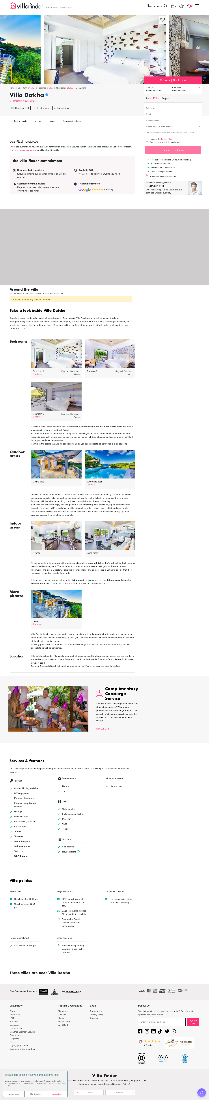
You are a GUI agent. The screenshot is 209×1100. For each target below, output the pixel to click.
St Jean (61, 1018)
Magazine (14, 1038)
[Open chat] (201, 1092)
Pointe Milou (64, 1021)
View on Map (29, 101)
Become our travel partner (22, 1049)
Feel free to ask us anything (23, 150)
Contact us (15, 1014)
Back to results (20, 121)
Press (12, 1042)
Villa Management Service (22, 1032)
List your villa (16, 1028)
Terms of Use (166, 139)
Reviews (37, 121)
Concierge (15, 1025)
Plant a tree (15, 1035)
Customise (14, 1094)
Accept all (57, 1094)
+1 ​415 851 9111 (155, 186)
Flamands (17, 100)
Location (52, 121)
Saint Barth (63, 1025)
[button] (72, 310)
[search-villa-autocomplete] (165, 6)
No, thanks (35, 1094)
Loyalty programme (19, 1045)
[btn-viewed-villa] (182, 6)
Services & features (72, 121)
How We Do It (102, 729)
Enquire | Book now (173, 150)
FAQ (12, 1018)
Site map (14, 1021)
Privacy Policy (96, 1014)
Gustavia (62, 1014)
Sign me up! (193, 1022)
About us (14, 1011)
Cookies (94, 1018)
